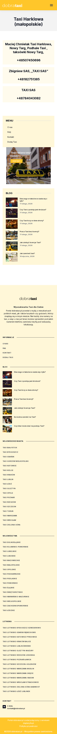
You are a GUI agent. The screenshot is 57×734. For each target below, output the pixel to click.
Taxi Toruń (8, 511)
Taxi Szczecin (9, 507)
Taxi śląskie (8, 588)
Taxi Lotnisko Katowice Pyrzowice (20, 637)
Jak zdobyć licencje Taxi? (30, 242)
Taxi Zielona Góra (11, 525)
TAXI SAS (28, 90)
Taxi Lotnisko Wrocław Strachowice (21, 682)
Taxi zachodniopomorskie (15, 606)
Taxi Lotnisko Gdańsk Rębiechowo (19, 632)
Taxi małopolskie (11, 565)
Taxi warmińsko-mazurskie (16, 597)
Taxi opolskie (9, 569)
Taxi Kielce (8, 470)
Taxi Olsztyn (9, 488)
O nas (9, 127)
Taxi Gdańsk (8, 457)
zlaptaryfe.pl (28, 723)
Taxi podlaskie (10, 579)
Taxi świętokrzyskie (13, 592)
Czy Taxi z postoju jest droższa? (33, 210)
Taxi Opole (8, 493)
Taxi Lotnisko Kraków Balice (17, 641)
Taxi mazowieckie (11, 560)
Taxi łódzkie (9, 610)
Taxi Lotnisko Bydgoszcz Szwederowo (22, 628)
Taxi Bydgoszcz (10, 452)
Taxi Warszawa (10, 516)
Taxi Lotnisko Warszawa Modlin (18, 669)
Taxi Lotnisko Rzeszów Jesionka (19, 655)
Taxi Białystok (10, 448)
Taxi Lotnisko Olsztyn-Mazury (18, 651)
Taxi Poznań (9, 497)
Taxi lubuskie (9, 556)
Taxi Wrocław (9, 520)
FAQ (9, 132)
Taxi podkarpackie (11, 574)
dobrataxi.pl (18, 720)
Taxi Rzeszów (9, 502)
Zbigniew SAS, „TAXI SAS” (28, 71)
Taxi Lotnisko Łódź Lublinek (16, 691)
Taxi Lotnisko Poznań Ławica (17, 660)
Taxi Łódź (7, 484)
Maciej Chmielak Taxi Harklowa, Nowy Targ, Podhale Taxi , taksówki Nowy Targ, (28, 48)
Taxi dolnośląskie (12, 542)
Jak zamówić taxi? (27, 253)
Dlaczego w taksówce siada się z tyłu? (30, 372)
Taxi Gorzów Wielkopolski (16, 461)
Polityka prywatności (28, 726)
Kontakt (10, 137)
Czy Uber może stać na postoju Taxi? (29, 426)
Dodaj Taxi (12, 142)
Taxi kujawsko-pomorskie (15, 547)
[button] (51, 5)
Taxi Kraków (9, 475)
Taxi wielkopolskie (12, 601)
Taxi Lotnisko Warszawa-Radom (18, 678)
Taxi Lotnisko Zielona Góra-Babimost (21, 687)
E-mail (10, 706)
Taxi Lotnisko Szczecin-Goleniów (19, 664)
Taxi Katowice (10, 466)
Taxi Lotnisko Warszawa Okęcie (18, 673)
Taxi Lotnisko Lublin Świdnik (17, 646)
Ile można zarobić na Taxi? (25, 417)
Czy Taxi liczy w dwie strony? (32, 220)
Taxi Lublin (8, 479)
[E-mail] (4, 706)
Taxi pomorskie (10, 583)
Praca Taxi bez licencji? (29, 231)
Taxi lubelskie (9, 551)
